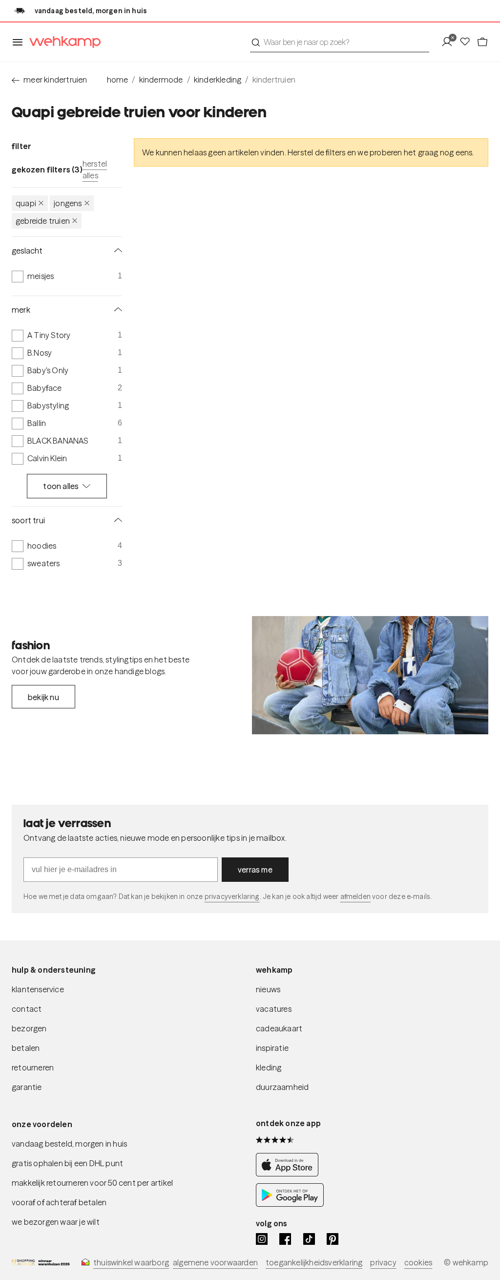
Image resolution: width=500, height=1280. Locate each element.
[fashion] (370, 675)
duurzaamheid (282, 1087)
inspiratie (272, 1048)
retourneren (33, 1067)
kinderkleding (218, 80)
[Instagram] (262, 1239)
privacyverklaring (232, 896)
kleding (268, 1067)
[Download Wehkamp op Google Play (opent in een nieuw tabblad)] (290, 1204)
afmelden (355, 896)
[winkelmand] (482, 42)
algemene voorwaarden (215, 1262)
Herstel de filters (317, 152)
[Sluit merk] (116, 310)
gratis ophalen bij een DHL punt (67, 1163)
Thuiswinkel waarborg (131, 1262)
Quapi (26, 203)
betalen (26, 1048)
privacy (383, 1262)
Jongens (68, 203)
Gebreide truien (43, 221)
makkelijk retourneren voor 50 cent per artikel (92, 1183)
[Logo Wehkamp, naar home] (62, 42)
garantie (27, 1087)
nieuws (268, 989)
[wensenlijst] (468, 42)
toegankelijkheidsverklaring (314, 1262)
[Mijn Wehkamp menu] (450, 42)
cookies (418, 1262)
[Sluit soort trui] (116, 520)
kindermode (161, 80)
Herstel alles (95, 169)
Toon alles (61, 486)
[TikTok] (309, 1239)
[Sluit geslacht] (116, 250)
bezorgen (29, 1028)
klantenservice (38, 989)
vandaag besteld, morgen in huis (69, 1144)
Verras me (255, 870)
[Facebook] (285, 1239)
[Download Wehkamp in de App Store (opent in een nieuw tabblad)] (290, 1173)
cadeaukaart (279, 1028)
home (117, 80)
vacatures (274, 1009)
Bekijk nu (43, 697)
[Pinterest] (332, 1239)
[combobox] (339, 42)
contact (27, 1009)
